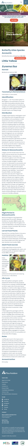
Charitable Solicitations (8, 390)
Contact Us (5, 386)
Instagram (6, 403)
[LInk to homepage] (6, 2)
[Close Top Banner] (26, 6)
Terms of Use (5, 392)
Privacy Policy (5, 388)
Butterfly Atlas (10, 32)
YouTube (6, 401)
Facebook (6, 399)
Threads (6, 407)
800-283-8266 (5, 423)
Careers (4, 384)
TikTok (5, 409)
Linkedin (6, 405)
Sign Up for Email (6, 380)
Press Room (5, 382)
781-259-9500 (5, 421)
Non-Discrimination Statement (9, 394)
